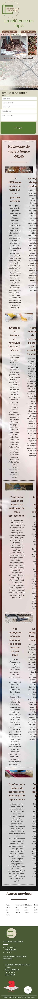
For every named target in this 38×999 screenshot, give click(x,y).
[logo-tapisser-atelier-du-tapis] (11, 932)
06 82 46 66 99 (10, 975)
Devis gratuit (10, 947)
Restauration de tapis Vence (17, 908)
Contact (8, 952)
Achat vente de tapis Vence (7, 910)
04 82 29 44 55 (10, 972)
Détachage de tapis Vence (26, 908)
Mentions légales (29, 997)
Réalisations (10, 950)
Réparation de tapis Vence (35, 908)
